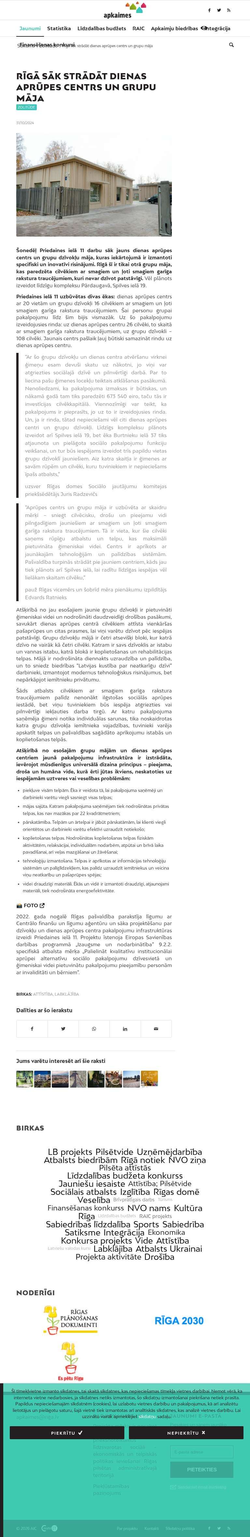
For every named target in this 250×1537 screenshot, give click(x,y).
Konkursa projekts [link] (96, 1240)
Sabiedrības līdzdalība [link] (88, 1224)
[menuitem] (30, 28)
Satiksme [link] (83, 1232)
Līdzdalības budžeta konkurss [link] (125, 1175)
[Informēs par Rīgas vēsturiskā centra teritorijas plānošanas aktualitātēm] (60, 1079)
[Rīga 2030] (179, 1320)
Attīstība (43, 994)
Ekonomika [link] (166, 1232)
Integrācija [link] (124, 1232)
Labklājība (67, 994)
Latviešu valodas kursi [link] (69, 1248)
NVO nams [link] (149, 1208)
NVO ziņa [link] (187, 1160)
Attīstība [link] (172, 1240)
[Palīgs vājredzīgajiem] (204, 28)
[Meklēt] (230, 44)
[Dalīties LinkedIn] (125, 1028)
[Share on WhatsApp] (94, 1028)
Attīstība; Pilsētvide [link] (159, 1183)
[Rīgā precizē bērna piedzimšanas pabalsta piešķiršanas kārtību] (24, 1079)
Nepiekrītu (183, 1433)
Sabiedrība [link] (183, 1224)
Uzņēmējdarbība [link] (169, 1152)
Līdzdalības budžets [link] (117, 1216)
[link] (47, 44)
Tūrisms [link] (165, 1200)
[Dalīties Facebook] (32, 1028)
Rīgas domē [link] (176, 1192)
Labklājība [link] (112, 1249)
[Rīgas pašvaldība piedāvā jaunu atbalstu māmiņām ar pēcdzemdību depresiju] (96, 1079)
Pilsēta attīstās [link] (125, 1167)
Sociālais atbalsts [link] (83, 1192)
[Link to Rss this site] (229, 10)
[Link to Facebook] (209, 10)
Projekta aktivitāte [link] (108, 1256)
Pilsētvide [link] (114, 1152)
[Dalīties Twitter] (63, 1028)
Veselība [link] (93, 1200)
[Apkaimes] (125, 10)
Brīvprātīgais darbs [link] (134, 1199)
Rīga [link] (86, 1216)
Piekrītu (63, 1433)
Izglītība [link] (135, 1192)
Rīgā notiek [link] (143, 1160)
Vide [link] (144, 1240)
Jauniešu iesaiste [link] (92, 1184)
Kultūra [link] (188, 1208)
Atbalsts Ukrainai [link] (169, 1249)
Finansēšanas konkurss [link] (86, 1208)
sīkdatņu (147, 1416)
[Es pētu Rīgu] (71, 1361)
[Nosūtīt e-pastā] (156, 1028)
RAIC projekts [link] (155, 1216)
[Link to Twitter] (219, 10)
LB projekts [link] (70, 1152)
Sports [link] (146, 1224)
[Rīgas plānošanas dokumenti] (71, 1320)
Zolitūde (26, 107)
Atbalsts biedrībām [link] (81, 1160)
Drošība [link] (159, 1257)
